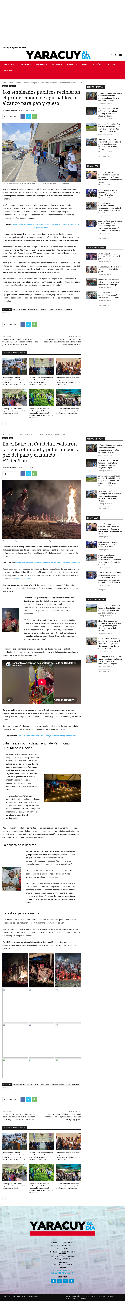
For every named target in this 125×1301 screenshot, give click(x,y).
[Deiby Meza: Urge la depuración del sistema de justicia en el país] (91, 256)
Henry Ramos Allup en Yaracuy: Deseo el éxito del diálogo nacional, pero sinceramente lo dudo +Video (14, 381)
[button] (120, 76)
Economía (18, 83)
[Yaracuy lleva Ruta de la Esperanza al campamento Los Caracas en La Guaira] (14, 397)
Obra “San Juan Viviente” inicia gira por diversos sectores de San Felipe (108, 282)
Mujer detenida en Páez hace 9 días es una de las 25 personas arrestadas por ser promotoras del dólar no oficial (110, 177)
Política (5, 374)
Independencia (33, 309)
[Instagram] (111, 55)
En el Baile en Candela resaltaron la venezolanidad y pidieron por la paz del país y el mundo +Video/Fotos (20, 342)
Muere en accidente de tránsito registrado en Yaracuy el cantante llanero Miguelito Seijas (109, 112)
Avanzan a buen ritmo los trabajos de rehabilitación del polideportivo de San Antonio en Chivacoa (109, 127)
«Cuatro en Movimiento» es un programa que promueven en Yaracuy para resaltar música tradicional (68, 381)
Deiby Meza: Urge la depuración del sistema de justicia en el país (109, 256)
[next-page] (7, 423)
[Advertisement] (62, 17)
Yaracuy (10, 83)
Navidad (43, 309)
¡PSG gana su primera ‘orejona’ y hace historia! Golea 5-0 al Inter (108, 192)
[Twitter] (116, 55)
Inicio (4, 83)
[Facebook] (106, 55)
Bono (15, 309)
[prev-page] (3, 423)
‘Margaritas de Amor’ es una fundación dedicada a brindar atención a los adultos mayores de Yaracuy (62, 342)
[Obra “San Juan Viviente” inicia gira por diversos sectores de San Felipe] (91, 282)
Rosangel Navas (11, 110)
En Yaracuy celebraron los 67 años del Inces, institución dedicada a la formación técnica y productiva (41, 381)
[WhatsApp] (34, 116)
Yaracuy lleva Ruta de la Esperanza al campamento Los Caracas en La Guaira (14, 411)
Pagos (51, 309)
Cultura (59, 374)
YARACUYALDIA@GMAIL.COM (62, 1273)
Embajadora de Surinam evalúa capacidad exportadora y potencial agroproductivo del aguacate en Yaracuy (41, 413)
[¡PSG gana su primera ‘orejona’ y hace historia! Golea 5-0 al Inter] (91, 193)
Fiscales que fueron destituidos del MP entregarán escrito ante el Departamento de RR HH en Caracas (109, 208)
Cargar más (103, 156)
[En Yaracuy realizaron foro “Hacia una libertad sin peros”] (91, 269)
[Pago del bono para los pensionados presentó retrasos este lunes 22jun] (91, 295)
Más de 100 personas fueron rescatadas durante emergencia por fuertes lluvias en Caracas (110, 97)
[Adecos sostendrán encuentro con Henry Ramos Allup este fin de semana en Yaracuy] (68, 397)
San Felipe (58, 309)
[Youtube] (120, 55)
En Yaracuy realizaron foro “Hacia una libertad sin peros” (110, 269)
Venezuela (68, 309)
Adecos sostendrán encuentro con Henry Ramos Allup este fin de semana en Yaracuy (68, 411)
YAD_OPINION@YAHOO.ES (62, 1270)
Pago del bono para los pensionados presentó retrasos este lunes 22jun (108, 295)
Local (31, 374)
